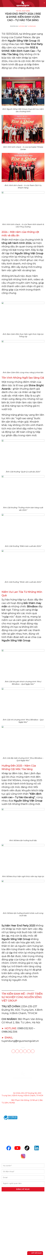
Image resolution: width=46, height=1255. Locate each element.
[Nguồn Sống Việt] (23, 1075)
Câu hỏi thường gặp (13, 1232)
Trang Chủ (8, 1209)
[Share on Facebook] (17, 1051)
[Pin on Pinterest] (29, 1051)
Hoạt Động (26, 11)
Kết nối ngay (36, 1253)
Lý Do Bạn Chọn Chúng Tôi (17, 1215)
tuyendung (31, 26)
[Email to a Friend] (25, 1051)
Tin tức (18, 11)
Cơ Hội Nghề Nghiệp (14, 1221)
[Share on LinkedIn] (32, 1051)
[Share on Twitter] (21, 1051)
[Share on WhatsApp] (13, 1051)
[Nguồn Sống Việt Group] (23, 4)
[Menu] (3, 3)
